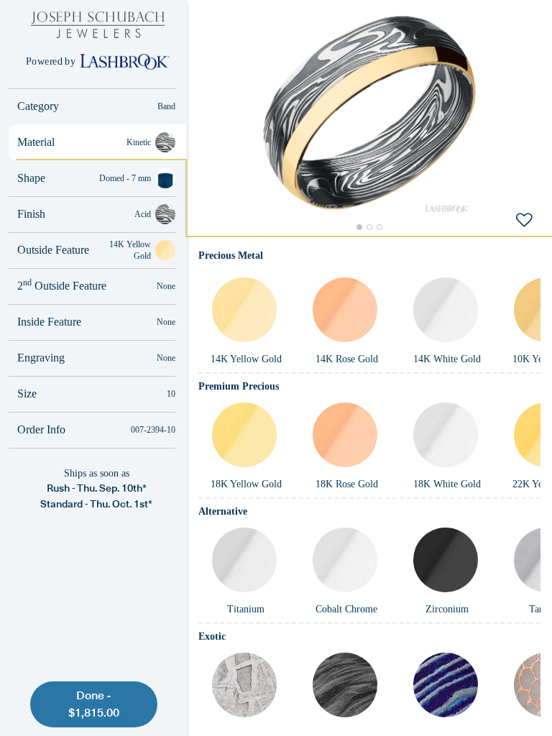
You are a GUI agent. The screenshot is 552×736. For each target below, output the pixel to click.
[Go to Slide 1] (359, 227)
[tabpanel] (369, 486)
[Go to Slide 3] (379, 227)
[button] (369, 113)
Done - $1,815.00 (93, 704)
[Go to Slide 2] (369, 227)
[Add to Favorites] (524, 219)
